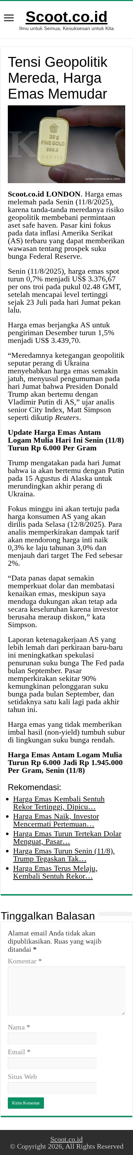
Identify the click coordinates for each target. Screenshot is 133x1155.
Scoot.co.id (66, 16)
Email (19, 1052)
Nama (19, 1027)
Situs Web (22, 1076)
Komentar (25, 961)
